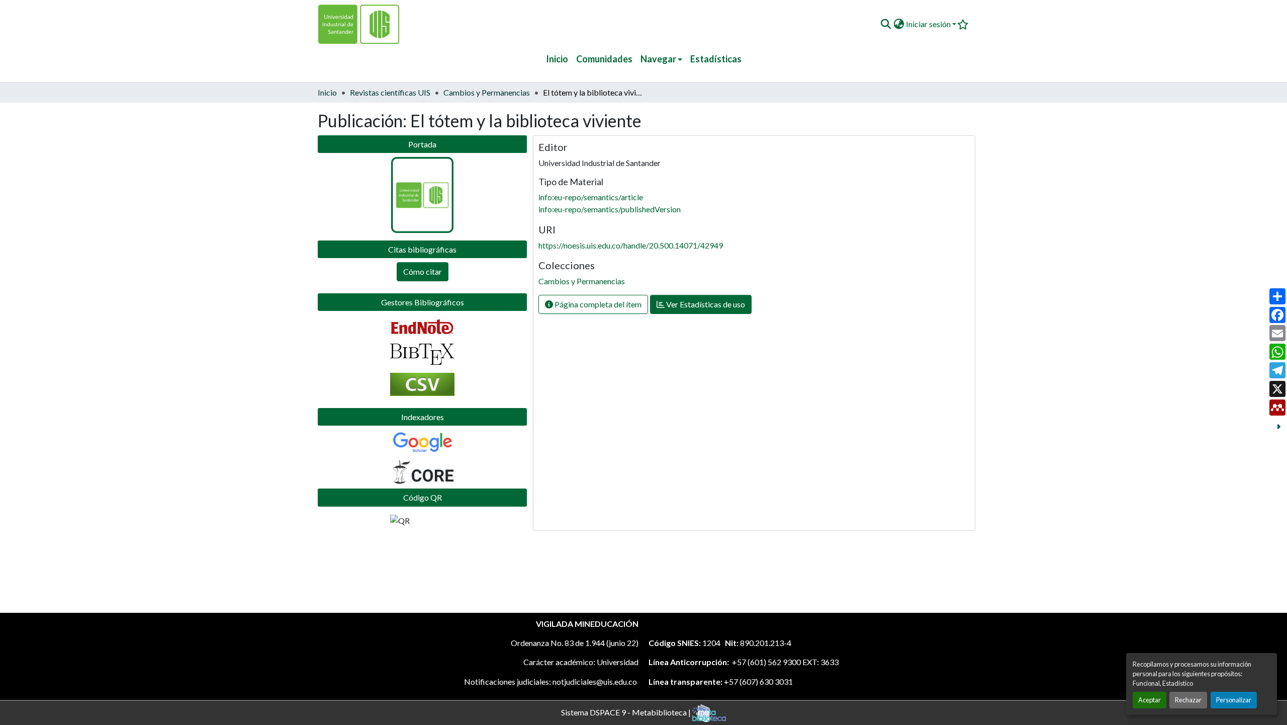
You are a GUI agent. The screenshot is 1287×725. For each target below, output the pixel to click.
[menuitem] (661, 59)
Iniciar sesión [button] (929, 24)
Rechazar (1188, 700)
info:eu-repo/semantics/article (590, 197)
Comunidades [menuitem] (604, 58)
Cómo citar (422, 271)
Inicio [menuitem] (557, 58)
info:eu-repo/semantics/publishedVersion (609, 209)
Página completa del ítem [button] (597, 304)
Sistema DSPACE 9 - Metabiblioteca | (626, 711)
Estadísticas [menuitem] (716, 58)
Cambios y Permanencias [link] (486, 92)
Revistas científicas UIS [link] (390, 92)
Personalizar (1233, 700)
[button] (885, 24)
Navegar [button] (658, 58)
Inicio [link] (327, 92)
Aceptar (1149, 700)
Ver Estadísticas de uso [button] (705, 304)
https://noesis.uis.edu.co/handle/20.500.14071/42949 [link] (630, 245)
